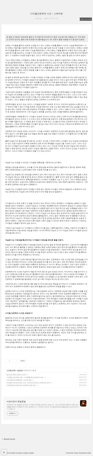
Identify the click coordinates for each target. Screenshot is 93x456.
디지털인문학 (11, 370)
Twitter (13, 453)
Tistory (76, 453)
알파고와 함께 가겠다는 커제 (16, 374)
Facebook (19, 453)
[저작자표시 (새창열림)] (28, 361)
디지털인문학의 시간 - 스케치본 (46, 13)
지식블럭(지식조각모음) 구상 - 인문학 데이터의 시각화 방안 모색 (28, 382)
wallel (89, 453)
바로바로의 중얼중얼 (16, 401)
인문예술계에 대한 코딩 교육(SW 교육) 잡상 (21, 385)
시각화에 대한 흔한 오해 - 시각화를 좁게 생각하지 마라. (25, 377)
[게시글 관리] (14, 361)
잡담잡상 (20, 370)
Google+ (31, 453)
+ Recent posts (8, 439)
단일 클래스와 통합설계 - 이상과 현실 (19, 380)
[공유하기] (12, 361)
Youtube (25, 453)
